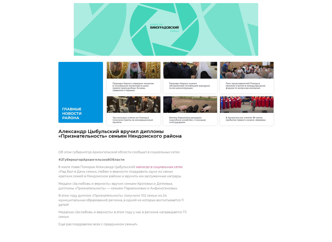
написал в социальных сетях (159, 167)
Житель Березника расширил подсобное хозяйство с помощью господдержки (187, 120)
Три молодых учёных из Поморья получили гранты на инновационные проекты (133, 120)
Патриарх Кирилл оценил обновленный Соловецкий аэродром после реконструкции (189, 85)
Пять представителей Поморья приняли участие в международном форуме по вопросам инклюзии (245, 85)
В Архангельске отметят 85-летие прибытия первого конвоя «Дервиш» (246, 118)
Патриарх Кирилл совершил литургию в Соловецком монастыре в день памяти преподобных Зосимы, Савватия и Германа (133, 87)
